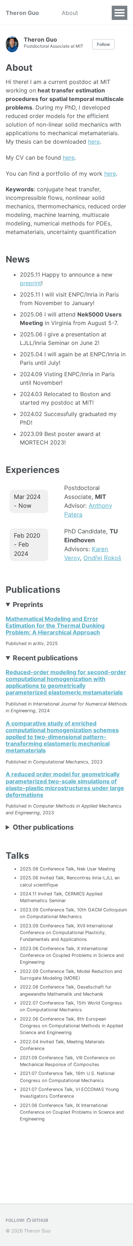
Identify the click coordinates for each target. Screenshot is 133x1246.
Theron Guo (22, 12)
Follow (103, 44)
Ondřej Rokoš (102, 557)
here (94, 141)
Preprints (28, 604)
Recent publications (45, 658)
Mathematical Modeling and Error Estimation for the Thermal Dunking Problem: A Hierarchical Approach (55, 625)
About (70, 12)
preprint (30, 283)
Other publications (43, 827)
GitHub (39, 1220)
